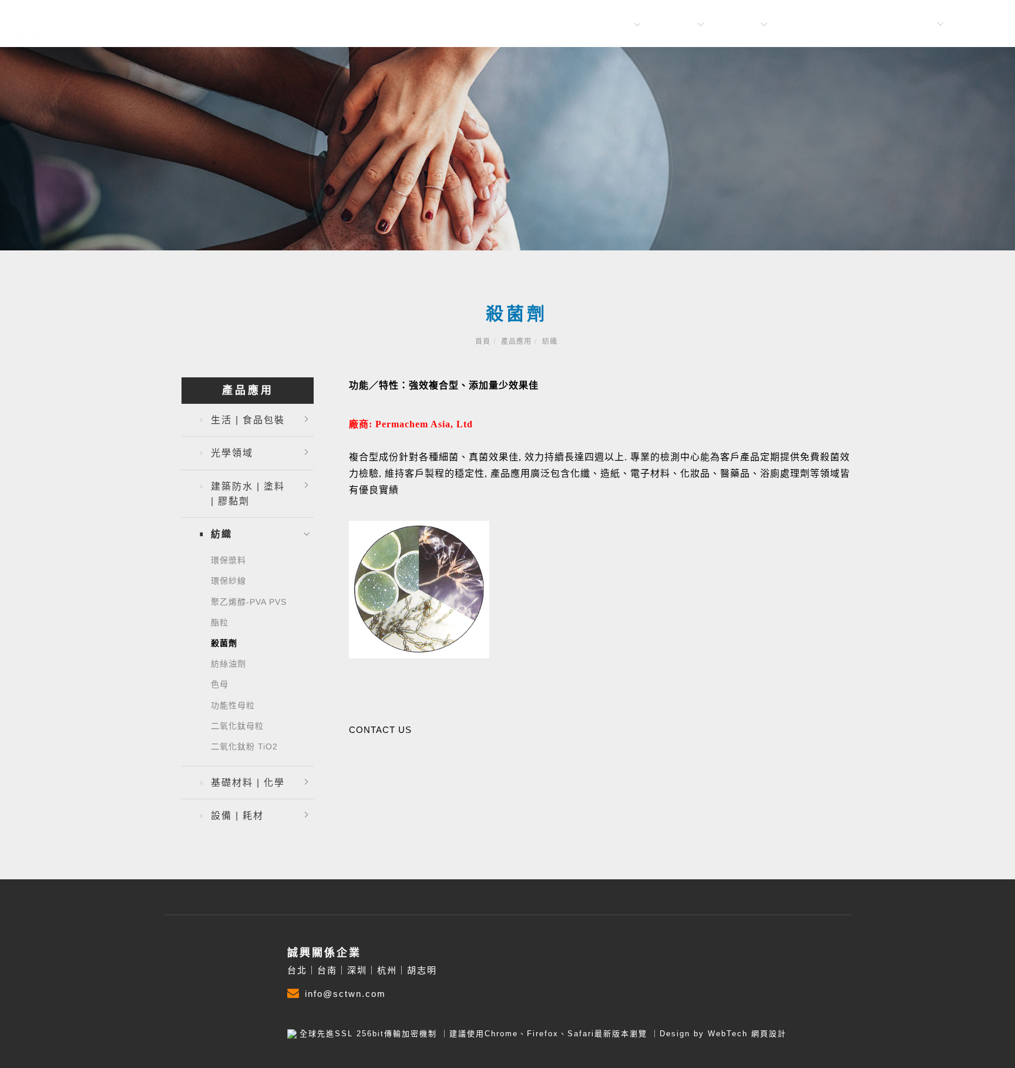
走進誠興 (612, 24)
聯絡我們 (802, 24)
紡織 (549, 341)
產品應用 (739, 24)
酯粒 (219, 622)
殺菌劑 (224, 643)
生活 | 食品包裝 (248, 420)
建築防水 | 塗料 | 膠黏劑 (248, 493)
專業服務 (675, 24)
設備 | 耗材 (237, 816)
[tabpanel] (507, 148)
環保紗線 (228, 580)
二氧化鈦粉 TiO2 (244, 746)
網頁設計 (769, 1033)
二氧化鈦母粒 (237, 726)
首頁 (482, 341)
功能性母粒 (233, 705)
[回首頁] (29, 24)
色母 (219, 684)
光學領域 (232, 453)
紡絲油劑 (228, 663)
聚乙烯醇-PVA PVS (249, 602)
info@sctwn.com (345, 994)
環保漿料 (228, 560)
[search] (990, 26)
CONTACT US (380, 730)
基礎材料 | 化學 (248, 783)
